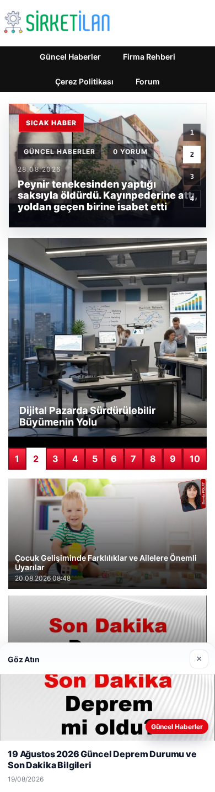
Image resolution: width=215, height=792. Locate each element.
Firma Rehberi (149, 56)
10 (195, 458)
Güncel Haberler (70, 56)
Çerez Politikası (84, 81)
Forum (148, 81)
